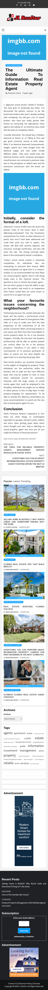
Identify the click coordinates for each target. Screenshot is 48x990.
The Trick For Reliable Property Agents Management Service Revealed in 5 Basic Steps (24, 448)
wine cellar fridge (34, 763)
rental (16, 763)
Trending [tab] (26, 481)
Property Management (38, 756)
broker (30, 733)
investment (10, 750)
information (23, 439)
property (32, 439)
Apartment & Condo (12, 645)
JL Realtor (29, 936)
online (41, 750)
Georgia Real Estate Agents (10, 746)
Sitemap (36, 983)
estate (10, 439)
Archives (7, 714)
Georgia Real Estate (23, 742)
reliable (8, 763)
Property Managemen (24, 756)
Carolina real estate (39, 733)
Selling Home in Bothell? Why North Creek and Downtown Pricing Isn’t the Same (24, 521)
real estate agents (39, 759)
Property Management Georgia (13, 759)
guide (16, 439)
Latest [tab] (16, 481)
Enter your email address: (24, 927)
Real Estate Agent (14, 65)
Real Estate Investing (13, 602)
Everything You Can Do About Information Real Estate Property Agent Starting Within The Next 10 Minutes (25, 461)
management (28, 750)
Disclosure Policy (25, 983)
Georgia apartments (9, 742)
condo (27, 738)
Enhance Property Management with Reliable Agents (24, 902)
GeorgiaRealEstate (38, 742)
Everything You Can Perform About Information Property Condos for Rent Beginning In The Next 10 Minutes (24, 652)
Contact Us (12, 983)
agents (8, 733)
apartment (20, 733)
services (24, 763)
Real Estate (9, 515)
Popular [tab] (8, 481)
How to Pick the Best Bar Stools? (15, 894)
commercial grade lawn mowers (12, 739)
